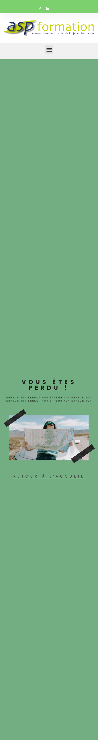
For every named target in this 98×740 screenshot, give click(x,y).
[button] (49, 49)
